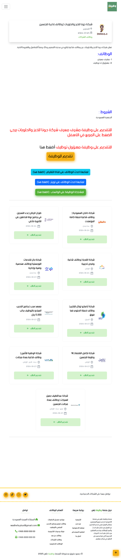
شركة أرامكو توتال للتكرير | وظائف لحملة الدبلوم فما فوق (82, 310)
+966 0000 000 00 (26, 531)
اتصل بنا (78, 536)
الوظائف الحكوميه (56, 544)
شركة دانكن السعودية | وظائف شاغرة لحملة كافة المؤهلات (82, 217)
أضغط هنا (47, 147)
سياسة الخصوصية (78, 528)
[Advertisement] (60, 87)
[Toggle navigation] (6, 7)
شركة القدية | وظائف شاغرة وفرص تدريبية (81, 262)
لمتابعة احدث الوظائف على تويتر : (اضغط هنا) (60, 182)
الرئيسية (78, 520)
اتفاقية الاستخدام (78, 532)
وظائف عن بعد (56, 536)
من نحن (78, 524)
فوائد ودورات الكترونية (56, 531)
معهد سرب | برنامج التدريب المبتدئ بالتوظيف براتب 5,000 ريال (28, 310)
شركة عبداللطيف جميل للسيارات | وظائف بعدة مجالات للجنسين (57, 400)
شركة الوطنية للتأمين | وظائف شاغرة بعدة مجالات (28, 355)
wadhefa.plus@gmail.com (23, 525)
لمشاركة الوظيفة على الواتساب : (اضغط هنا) (60, 192)
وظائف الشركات (85, 37)
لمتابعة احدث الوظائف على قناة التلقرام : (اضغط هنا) (60, 172)
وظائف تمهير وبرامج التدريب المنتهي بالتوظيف (56, 526)
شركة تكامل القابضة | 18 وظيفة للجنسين (83, 355)
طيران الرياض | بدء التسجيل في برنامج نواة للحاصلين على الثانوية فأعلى (28, 217)
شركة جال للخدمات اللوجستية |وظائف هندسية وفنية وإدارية (28, 264)
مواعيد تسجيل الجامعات (56, 520)
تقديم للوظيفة (60, 156)
